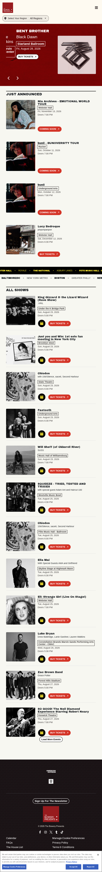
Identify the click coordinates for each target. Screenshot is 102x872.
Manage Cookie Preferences (14, 867)
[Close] (98, 855)
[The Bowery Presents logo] (7, 7)
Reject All (90, 867)
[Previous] (9, 78)
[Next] (17, 78)
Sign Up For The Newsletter (51, 801)
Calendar (11, 838)
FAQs (9, 842)
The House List (14, 847)
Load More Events (51, 739)
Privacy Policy (60, 842)
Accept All (73, 867)
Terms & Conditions (63, 847)
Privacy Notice (71, 862)
